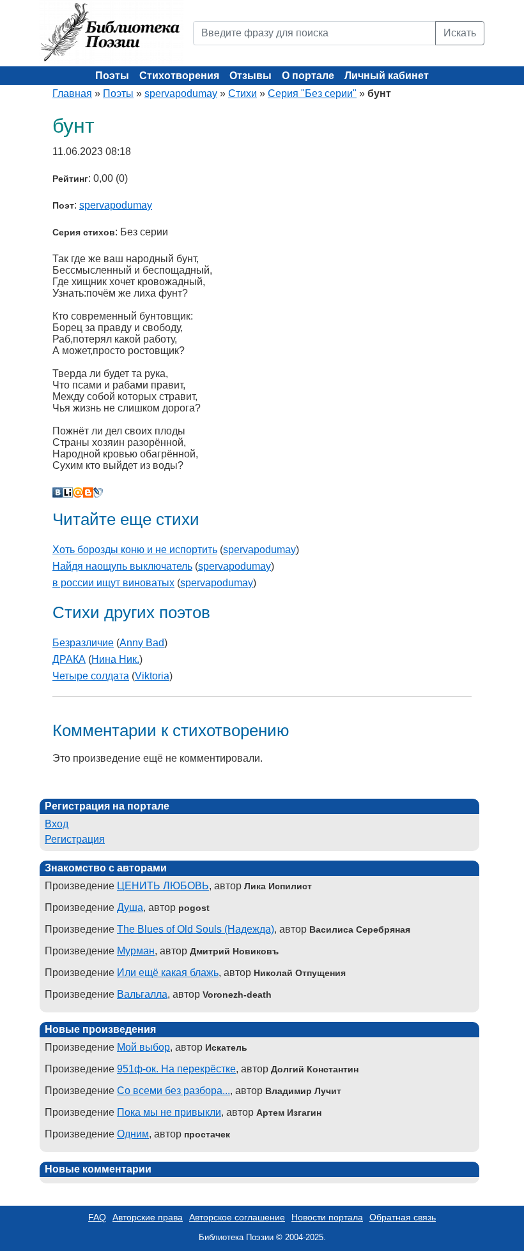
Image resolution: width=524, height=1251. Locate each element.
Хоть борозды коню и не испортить (134, 549)
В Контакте (57, 492)
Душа (130, 907)
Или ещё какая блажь (168, 972)
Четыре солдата (90, 675)
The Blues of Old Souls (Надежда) (195, 929)
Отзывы (250, 75)
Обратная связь (402, 1217)
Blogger (88, 492)
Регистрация (75, 839)
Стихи (242, 93)
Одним (133, 1134)
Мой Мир (78, 492)
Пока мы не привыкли (169, 1112)
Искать (459, 32)
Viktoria (152, 675)
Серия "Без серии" (312, 93)
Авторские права (147, 1217)
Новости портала (327, 1217)
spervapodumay (180, 93)
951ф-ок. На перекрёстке (176, 1068)
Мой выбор (143, 1047)
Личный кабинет (386, 75)
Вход (56, 823)
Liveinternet (68, 492)
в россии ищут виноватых (113, 582)
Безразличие (83, 642)
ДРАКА (69, 659)
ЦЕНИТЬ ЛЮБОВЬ (163, 885)
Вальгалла (142, 994)
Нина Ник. (115, 659)
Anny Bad (141, 642)
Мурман (136, 950)
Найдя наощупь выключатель (122, 566)
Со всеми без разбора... (173, 1090)
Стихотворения (179, 75)
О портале (308, 75)
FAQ (97, 1217)
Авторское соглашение (237, 1217)
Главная (72, 93)
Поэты (112, 75)
